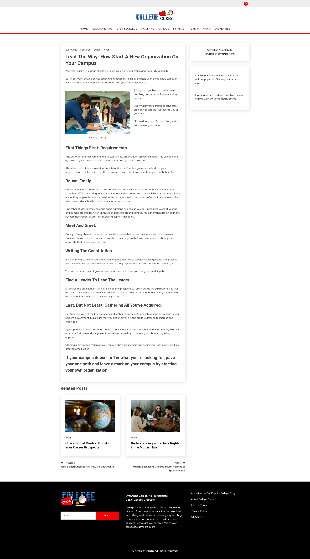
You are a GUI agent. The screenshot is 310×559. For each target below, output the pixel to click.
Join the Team (199, 505)
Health (194, 28)
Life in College (126, 28)
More (152, 526)
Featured (85, 49)
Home (84, 28)
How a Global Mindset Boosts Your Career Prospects (87, 445)
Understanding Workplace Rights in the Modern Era (155, 445)
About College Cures (202, 499)
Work (207, 28)
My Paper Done (204, 75)
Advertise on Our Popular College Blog (213, 493)
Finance (178, 28)
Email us (209, 53)
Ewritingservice (204, 95)
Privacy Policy (199, 511)
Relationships (102, 28)
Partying (147, 28)
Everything (71, 49)
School (163, 28)
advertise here (225, 53)
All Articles (197, 516)
